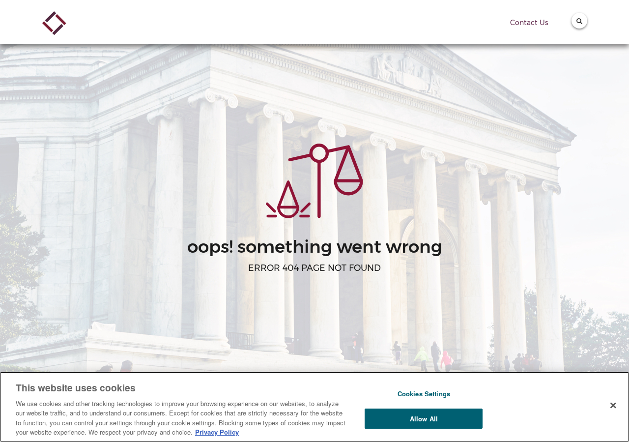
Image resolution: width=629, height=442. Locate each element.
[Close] (613, 405)
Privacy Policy (217, 432)
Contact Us (529, 22)
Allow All (424, 418)
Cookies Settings (424, 393)
